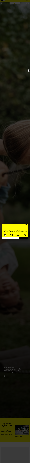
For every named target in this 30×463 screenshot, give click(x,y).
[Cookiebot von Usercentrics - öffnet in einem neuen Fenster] (25, 224)
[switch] (12, 235)
